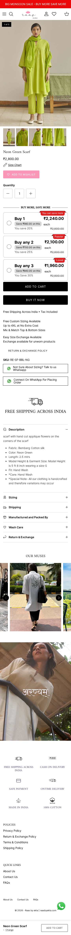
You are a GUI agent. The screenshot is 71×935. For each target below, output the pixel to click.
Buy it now (35, 300)
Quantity (9, 185)
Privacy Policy (12, 830)
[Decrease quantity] (8, 193)
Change (9, 930)
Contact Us (10, 877)
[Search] (13, 14)
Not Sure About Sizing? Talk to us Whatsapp (34, 368)
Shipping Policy (13, 848)
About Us (9, 871)
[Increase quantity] (31, 193)
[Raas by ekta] (29, 14)
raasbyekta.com (48, 910)
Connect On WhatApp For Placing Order (35, 381)
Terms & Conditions (15, 842)
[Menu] (4, 14)
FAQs (6, 882)
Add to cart (35, 286)
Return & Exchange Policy (28, 350)
